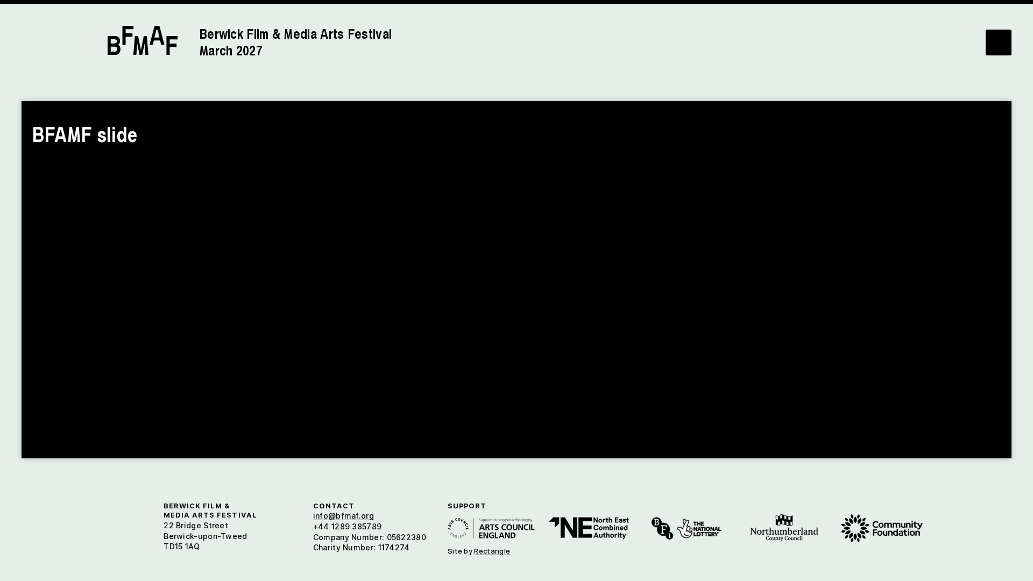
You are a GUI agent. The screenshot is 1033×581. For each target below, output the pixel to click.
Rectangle (492, 551)
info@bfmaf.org (343, 515)
